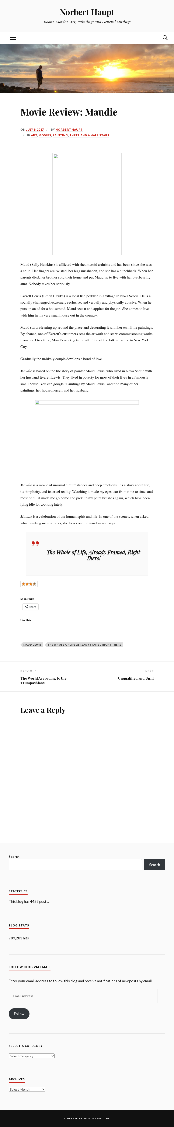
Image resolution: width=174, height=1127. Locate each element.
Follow (19, 1013)
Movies (45, 135)
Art (34, 135)
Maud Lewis (32, 644)
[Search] (161, 38)
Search (14, 856)
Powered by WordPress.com (86, 1118)
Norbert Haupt (87, 11)
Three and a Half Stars (89, 135)
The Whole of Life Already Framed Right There (84, 644)
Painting (60, 135)
